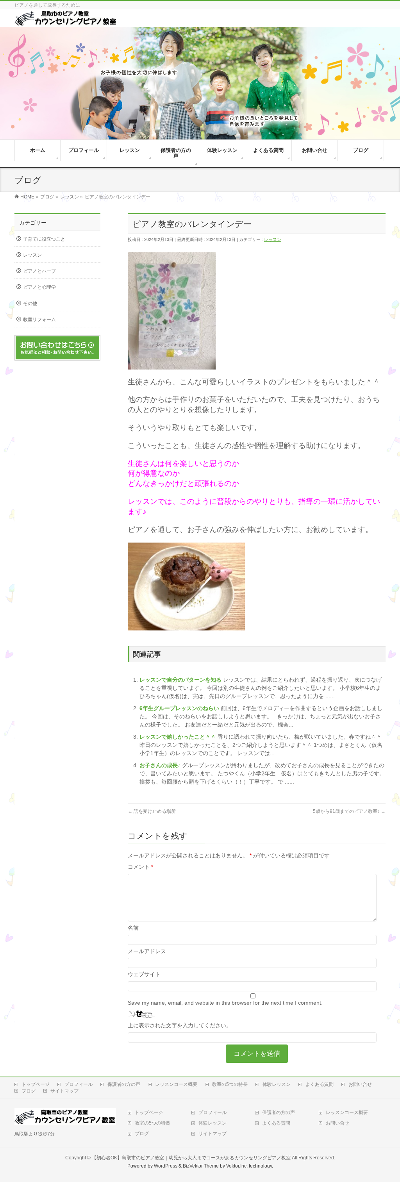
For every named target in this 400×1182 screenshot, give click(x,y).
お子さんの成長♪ (160, 765)
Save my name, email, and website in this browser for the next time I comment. (225, 1003)
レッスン (272, 239)
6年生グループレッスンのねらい (180, 708)
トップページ (35, 1084)
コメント (140, 867)
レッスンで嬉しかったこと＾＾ (178, 737)
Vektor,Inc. (237, 1166)
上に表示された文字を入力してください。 (180, 1025)
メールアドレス (147, 951)
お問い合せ (360, 1084)
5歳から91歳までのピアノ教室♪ (349, 811)
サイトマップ (64, 1091)
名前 (133, 928)
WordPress (165, 1166)
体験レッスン (276, 1084)
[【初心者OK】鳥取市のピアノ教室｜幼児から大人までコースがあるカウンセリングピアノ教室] (65, 23)
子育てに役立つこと (44, 239)
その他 (30, 303)
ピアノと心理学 (39, 287)
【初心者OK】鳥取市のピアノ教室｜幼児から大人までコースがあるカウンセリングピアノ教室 (191, 1158)
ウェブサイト (144, 974)
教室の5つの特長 (230, 1084)
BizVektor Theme (201, 1166)
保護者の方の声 (123, 1084)
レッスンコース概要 (176, 1084)
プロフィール (78, 1084)
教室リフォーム (39, 319)
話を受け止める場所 (152, 811)
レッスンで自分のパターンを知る (181, 680)
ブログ (28, 1091)
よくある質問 (319, 1084)
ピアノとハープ (39, 271)
